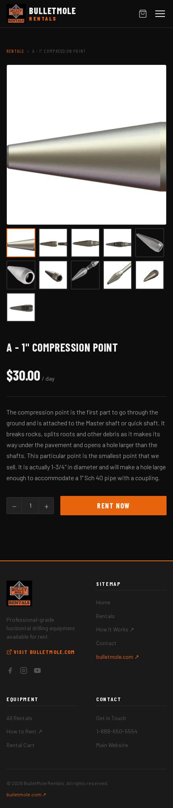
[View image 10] (149, 274)
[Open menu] (160, 13)
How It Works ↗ (115, 629)
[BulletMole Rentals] (19, 593)
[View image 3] (85, 242)
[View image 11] (20, 307)
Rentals (15, 51)
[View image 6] (20, 274)
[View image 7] (53, 274)
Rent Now (113, 505)
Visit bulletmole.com (44, 651)
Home (103, 602)
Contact (106, 642)
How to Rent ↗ (24, 731)
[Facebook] (10, 671)
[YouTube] (37, 671)
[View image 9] (117, 274)
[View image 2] (53, 242)
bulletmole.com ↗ (117, 656)
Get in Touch (111, 717)
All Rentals (19, 717)
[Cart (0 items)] (142, 13)
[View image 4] (117, 242)
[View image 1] (20, 242)
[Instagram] (23, 671)
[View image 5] (149, 242)
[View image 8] (85, 274)
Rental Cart (20, 744)
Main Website (112, 744)
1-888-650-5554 (117, 731)
